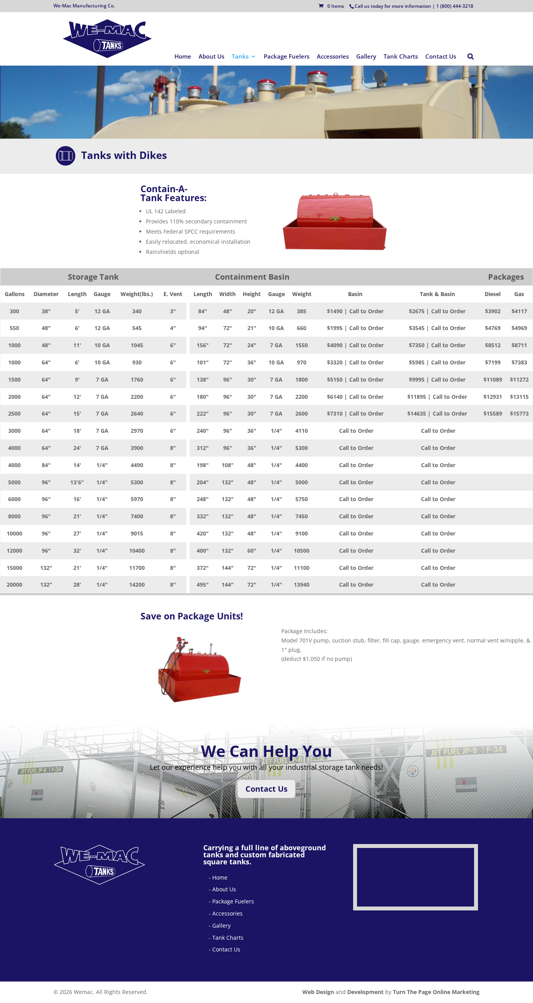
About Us (211, 57)
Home (182, 57)
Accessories (333, 57)
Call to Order (366, 311)
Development (365, 992)
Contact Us (440, 57)
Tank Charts (401, 57)
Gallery (366, 57)
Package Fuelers (286, 57)
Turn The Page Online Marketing (436, 992)
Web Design (318, 992)
